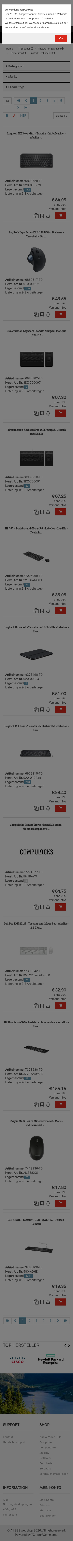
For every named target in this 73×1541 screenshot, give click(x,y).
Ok (61, 38)
